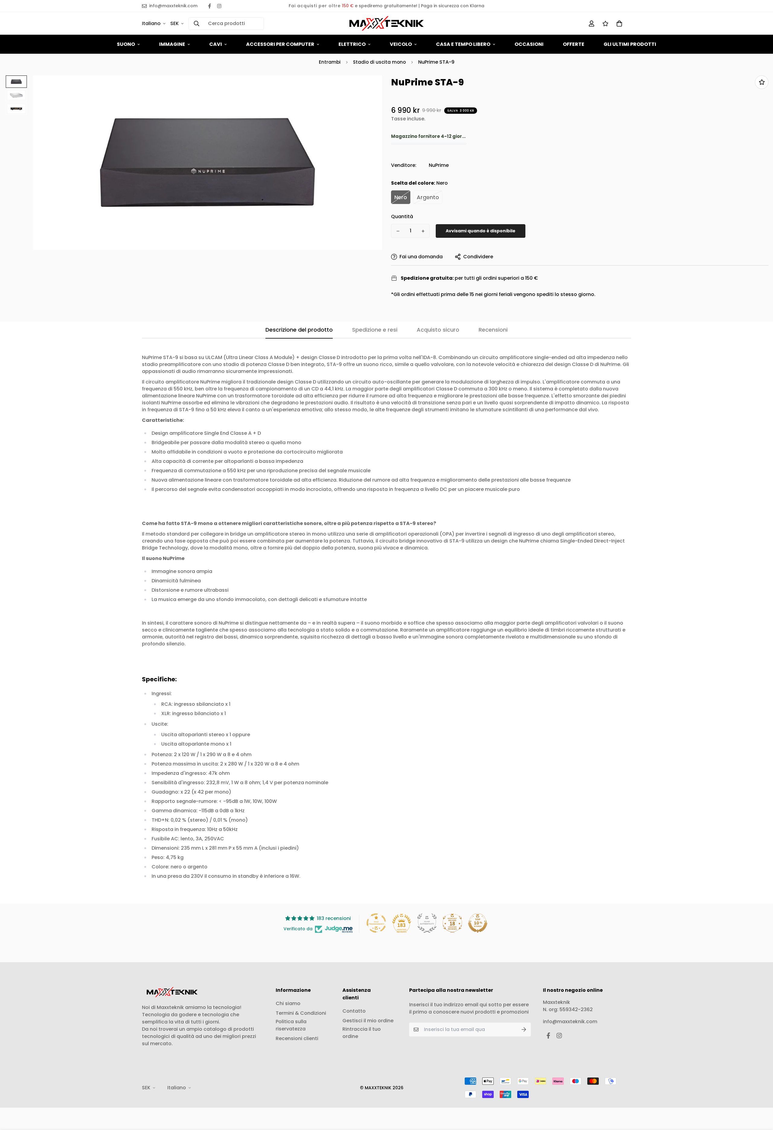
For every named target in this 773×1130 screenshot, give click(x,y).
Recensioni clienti (297, 1038)
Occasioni (529, 44)
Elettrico (352, 44)
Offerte (573, 44)
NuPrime (439, 165)
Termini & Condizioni (301, 1013)
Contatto (354, 1010)
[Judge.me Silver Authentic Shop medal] (427, 923)
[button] (618, 23)
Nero (400, 197)
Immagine (172, 44)
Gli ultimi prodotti (630, 44)
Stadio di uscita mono (379, 62)
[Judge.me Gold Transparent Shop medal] (376, 923)
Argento (428, 197)
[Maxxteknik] (386, 23)
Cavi (215, 44)
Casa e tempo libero (463, 44)
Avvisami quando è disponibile (480, 231)
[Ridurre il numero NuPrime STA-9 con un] (397, 231)
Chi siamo (288, 1003)
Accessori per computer (280, 44)
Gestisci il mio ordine (367, 1020)
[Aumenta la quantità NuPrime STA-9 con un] (422, 231)
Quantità (402, 216)
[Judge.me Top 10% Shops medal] (477, 923)
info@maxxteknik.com (570, 1021)
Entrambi (330, 62)
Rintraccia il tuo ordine (361, 1033)
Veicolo (401, 44)
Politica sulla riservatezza (291, 1025)
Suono (126, 44)
